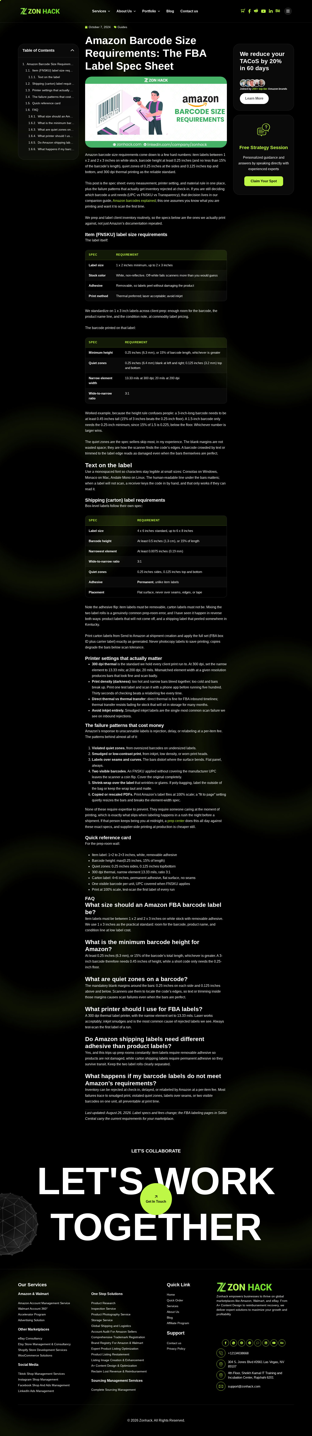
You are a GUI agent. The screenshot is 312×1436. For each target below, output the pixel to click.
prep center (175, 821)
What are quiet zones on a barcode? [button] (56, 129)
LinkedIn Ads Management (36, 1391)
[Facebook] (249, 11)
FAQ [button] (35, 109)
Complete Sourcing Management (113, 1389)
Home (171, 1294)
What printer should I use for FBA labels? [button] (56, 136)
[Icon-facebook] (225, 1342)
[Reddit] (256, 11)
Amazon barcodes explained (134, 200)
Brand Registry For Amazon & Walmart (117, 1343)
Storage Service (102, 1320)
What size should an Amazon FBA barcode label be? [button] (56, 116)
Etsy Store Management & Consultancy (44, 1344)
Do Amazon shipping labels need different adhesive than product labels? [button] (56, 142)
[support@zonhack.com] (220, 1386)
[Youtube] (263, 11)
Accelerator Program (32, 1314)
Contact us (189, 11)
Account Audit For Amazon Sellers (114, 1331)
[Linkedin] (265, 1342)
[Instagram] (271, 11)
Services (99, 11)
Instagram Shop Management (38, 1379)
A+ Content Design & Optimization (114, 1365)
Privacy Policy (176, 1348)
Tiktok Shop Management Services (41, 1373)
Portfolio (149, 11)
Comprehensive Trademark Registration (118, 1337)
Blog (170, 11)
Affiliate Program (178, 1323)
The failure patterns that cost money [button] (53, 96)
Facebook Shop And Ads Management (44, 1385)
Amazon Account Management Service (44, 1303)
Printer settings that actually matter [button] (53, 90)
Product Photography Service (111, 1314)
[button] (288, 11)
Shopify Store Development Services (42, 1350)
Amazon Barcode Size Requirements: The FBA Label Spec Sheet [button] (50, 64)
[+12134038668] (220, 1353)
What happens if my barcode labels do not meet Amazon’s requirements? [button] (56, 149)
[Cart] (243, 11)
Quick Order (175, 1300)
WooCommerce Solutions (35, 1355)
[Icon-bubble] (257, 1342)
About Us (124, 11)
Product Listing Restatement (110, 1354)
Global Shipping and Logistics (111, 1326)
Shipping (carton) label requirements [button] (53, 83)
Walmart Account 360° (33, 1308)
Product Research (103, 1303)
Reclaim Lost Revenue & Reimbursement (119, 1371)
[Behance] (278, 11)
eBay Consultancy (30, 1338)
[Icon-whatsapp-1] (233, 1342)
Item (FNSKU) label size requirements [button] (53, 70)
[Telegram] (249, 1342)
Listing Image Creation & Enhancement (117, 1360)
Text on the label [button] (49, 77)
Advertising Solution (31, 1320)
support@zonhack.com (244, 1386)
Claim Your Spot (264, 181)
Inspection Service (103, 1308)
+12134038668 (238, 1353)
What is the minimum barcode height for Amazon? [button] (56, 123)
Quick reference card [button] (46, 103)
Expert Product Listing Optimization (114, 1348)
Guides (122, 27)
